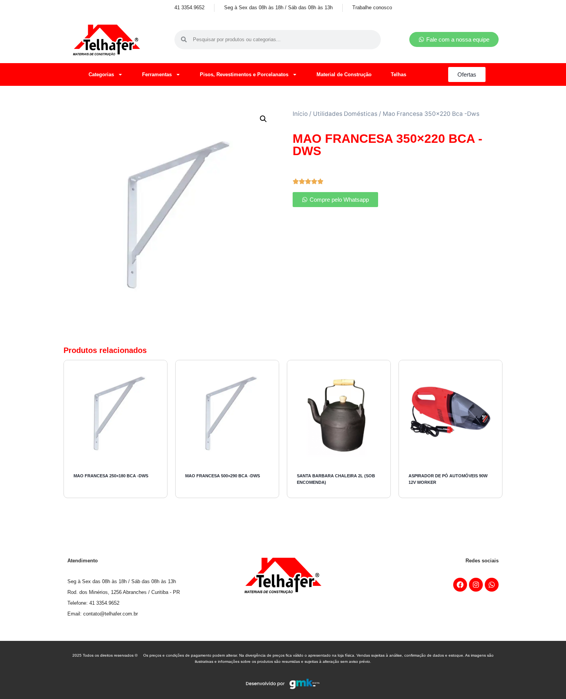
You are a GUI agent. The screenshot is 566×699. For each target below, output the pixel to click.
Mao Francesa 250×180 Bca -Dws (111, 475)
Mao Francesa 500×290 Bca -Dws (222, 475)
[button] (263, 119)
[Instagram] (476, 585)
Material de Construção (344, 74)
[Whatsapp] (492, 585)
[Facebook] (460, 585)
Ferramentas (157, 74)
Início (300, 113)
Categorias (101, 74)
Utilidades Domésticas (345, 113)
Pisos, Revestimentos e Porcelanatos (244, 74)
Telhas (398, 74)
